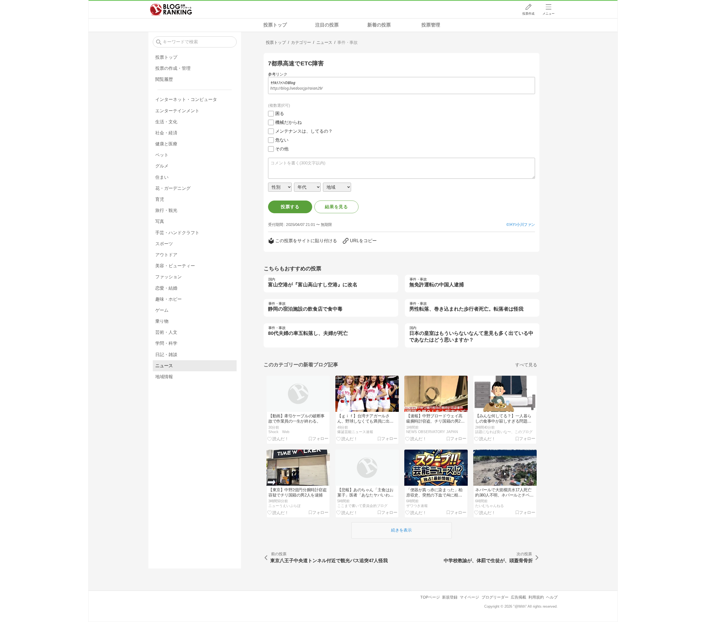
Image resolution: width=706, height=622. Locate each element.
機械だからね (288, 122)
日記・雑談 (166, 354)
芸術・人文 (166, 332)
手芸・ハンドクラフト (177, 232)
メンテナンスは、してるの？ (304, 131)
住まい (162, 177)
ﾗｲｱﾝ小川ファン (522, 224)
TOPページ (430, 597)
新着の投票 (379, 25)
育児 (159, 199)
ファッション (168, 276)
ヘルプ (552, 597)
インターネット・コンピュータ (186, 99)
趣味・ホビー (168, 299)
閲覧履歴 (164, 79)
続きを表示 (401, 530)
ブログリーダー (495, 597)
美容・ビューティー (175, 265)
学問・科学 (166, 343)
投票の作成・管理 (173, 68)
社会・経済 (166, 132)
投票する (290, 206)
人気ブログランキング (171, 9)
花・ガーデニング (173, 188)
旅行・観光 (166, 210)
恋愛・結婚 (166, 288)
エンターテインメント (177, 110)
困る (279, 113)
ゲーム (162, 310)
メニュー (548, 13)
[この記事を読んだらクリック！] (278, 438)
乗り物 (162, 321)
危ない (281, 140)
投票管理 (430, 25)
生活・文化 (166, 121)
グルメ (162, 166)
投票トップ (275, 25)
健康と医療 (166, 144)
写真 (159, 221)
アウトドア (166, 254)
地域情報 (164, 376)
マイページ (469, 597)
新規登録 (450, 597)
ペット (162, 155)
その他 (281, 148)
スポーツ (164, 243)
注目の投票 (327, 25)
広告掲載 (518, 597)
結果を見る (336, 206)
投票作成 (528, 13)
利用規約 (536, 597)
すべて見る (526, 364)
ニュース (164, 365)
